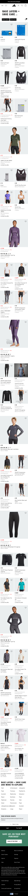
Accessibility (17, 888)
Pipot (20, 797)
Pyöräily (12, 800)
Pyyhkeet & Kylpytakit (22, 791)
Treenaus (12, 791)
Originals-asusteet (3, 809)
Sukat (2, 803)
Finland (16, 893)
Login (7, 828)
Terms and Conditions (6, 888)
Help (2, 862)
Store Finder (17, 862)
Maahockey (13, 794)
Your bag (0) (19, 828)
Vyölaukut (21, 794)
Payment (16, 858)
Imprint (3, 858)
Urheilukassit (13, 788)
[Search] (22, 5)
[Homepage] (14, 6)
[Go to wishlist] (6, 5)
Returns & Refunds (18, 850)
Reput (2, 797)
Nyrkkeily (12, 797)
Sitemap (16, 854)
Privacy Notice (17, 884)
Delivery (3, 850)
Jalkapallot (22, 788)
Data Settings (17, 880)
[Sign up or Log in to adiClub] (18, 5)
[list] (11, 19)
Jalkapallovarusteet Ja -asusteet (6, 806)
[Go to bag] (25, 5)
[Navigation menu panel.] (2, 5)
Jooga (11, 809)
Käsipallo (12, 806)
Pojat (2, 791)
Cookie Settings (5, 880)
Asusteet (3, 794)
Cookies (3, 884)
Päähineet (3, 800)
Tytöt (2, 788)
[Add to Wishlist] (11, 24)
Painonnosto (13, 803)
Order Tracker (4, 854)
